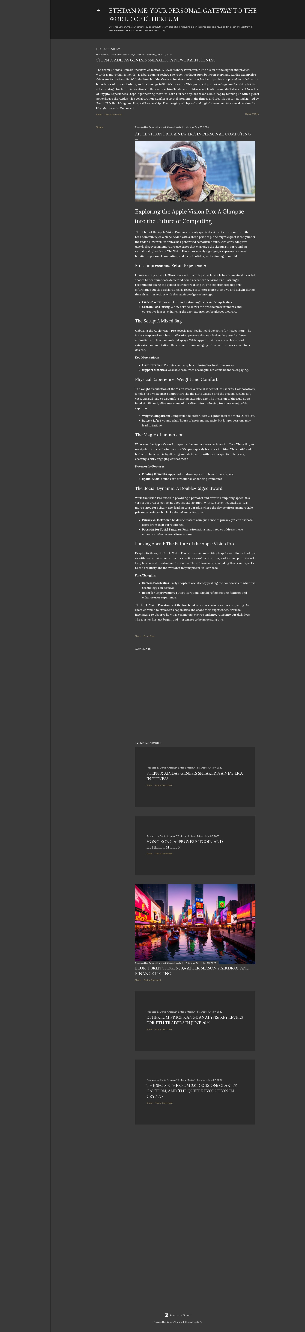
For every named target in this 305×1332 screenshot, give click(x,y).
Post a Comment (113, 114)
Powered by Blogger (180, 1315)
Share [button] (99, 114)
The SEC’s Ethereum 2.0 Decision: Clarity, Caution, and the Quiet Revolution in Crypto (191, 1091)
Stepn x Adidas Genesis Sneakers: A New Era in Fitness (155, 60)
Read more (252, 113)
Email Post (149, 636)
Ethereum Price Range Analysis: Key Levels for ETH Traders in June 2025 (194, 1019)
